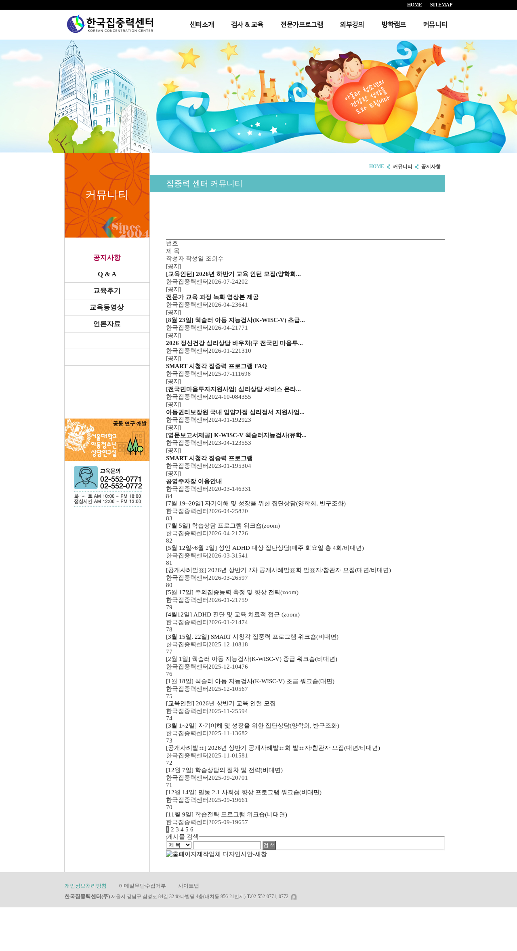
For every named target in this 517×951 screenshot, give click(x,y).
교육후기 (107, 291)
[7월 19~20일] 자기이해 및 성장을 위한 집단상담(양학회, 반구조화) (256, 503)
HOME (414, 5)
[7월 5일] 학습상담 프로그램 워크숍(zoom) (223, 525)
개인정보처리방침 (86, 886)
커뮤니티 (435, 24)
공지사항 (107, 257)
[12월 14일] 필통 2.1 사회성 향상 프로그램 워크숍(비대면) (244, 792)
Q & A (107, 274)
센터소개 (202, 24)
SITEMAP (441, 5)
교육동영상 (107, 307)
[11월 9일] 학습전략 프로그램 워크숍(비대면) (226, 814)
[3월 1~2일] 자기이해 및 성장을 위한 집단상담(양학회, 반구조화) (252, 725)
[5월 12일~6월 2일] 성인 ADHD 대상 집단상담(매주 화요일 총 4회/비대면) (265, 548)
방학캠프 (394, 24)
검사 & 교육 (247, 24)
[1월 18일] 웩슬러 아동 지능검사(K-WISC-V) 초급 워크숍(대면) (250, 681)
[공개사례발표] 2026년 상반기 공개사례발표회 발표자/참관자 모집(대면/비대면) (273, 748)
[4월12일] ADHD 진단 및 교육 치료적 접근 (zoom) (233, 614)
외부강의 (352, 24)
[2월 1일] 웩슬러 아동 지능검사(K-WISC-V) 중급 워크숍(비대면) (251, 659)
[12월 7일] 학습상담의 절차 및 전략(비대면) (224, 770)
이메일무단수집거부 (142, 886)
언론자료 (107, 324)
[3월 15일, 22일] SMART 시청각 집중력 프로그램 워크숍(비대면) (252, 636)
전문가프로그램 (302, 24)
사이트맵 (188, 886)
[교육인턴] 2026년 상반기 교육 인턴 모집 (221, 703)
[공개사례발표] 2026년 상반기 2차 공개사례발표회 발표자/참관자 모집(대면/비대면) (278, 570)
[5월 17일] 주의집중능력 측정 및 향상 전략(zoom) (232, 592)
